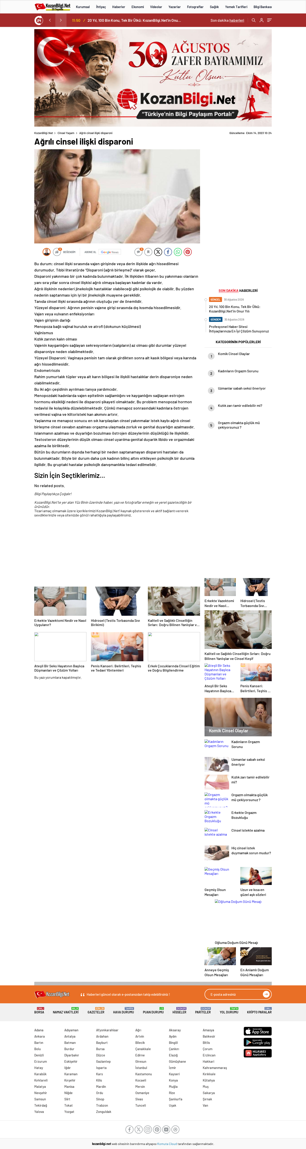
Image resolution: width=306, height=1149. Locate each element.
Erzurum (40, 1061)
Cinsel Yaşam (66, 133)
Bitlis (206, 1043)
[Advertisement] (117, 552)
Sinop (100, 1099)
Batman (70, 1043)
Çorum (207, 1049)
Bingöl (173, 1043)
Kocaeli (140, 1080)
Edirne (140, 1055)
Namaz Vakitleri (66, 1010)
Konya (173, 1080)
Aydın (173, 1036)
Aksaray (175, 1030)
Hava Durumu (123, 1010)
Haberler (118, 7)
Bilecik (140, 1043)
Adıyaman (71, 1030)
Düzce (100, 1055)
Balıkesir (209, 1036)
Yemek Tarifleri (236, 7)
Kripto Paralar (259, 1010)
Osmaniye (142, 1093)
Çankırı (174, 1049)
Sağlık (214, 7)
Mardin (101, 1086)
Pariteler (203, 1010)
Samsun (40, 1099)
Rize (172, 1093)
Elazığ (173, 1055)
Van (205, 1105)
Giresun (140, 1061)
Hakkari (208, 1061)
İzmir (172, 1068)
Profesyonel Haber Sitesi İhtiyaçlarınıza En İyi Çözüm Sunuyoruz (135, 20)
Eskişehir (71, 1061)
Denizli (39, 1055)
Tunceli (140, 1105)
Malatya (40, 1086)
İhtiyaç (101, 7)
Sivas (139, 1099)
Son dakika (227, 20)
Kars (99, 1074)
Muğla (173, 1086)
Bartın (38, 1043)
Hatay (38, 1068)
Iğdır (67, 1068)
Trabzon (102, 1105)
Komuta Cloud (167, 1144)
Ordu (99, 1093)
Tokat (68, 1105)
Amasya (208, 1030)
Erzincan (209, 1055)
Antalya (69, 1036)
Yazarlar (174, 7)
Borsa (39, 1010)
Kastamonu (143, 1074)
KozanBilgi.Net (43, 133)
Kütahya (209, 1080)
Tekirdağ (40, 1105)
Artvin (139, 1036)
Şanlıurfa (175, 1099)
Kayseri (174, 1074)
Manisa (69, 1086)
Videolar (156, 7)
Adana (38, 1030)
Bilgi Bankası (263, 7)
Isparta (101, 1068)
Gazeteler (96, 1010)
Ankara (39, 1036)
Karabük (40, 1074)
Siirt (67, 1099)
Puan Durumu (153, 1010)
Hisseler (179, 1010)
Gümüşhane (177, 1061)
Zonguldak (103, 1112)
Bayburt (102, 1043)
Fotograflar (195, 7)
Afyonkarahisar (107, 1030)
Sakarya (209, 1093)
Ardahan (102, 1036)
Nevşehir (40, 1093)
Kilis (99, 1080)
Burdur (69, 1049)
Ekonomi (137, 7)
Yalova (39, 1112)
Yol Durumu (229, 1010)
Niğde (68, 1093)
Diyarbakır (71, 1055)
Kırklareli (40, 1080)
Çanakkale (143, 1049)
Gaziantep (103, 1061)
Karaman (71, 1074)
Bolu (37, 1049)
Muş (206, 1086)
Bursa (100, 1049)
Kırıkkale (209, 1074)
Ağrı (138, 1030)
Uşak (172, 1105)
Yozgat (69, 1112)
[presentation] (49, 20)
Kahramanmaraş (215, 1068)
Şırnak (207, 1099)
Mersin (140, 1086)
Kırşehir (69, 1080)
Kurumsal (83, 7)
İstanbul (141, 1068)
